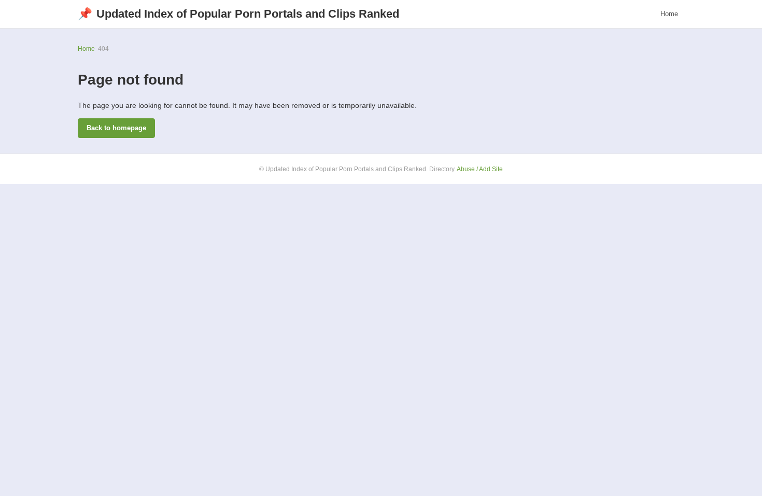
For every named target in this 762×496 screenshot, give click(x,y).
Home (669, 14)
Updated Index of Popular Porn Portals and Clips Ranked (238, 13)
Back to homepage (116, 128)
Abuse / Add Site (480, 169)
